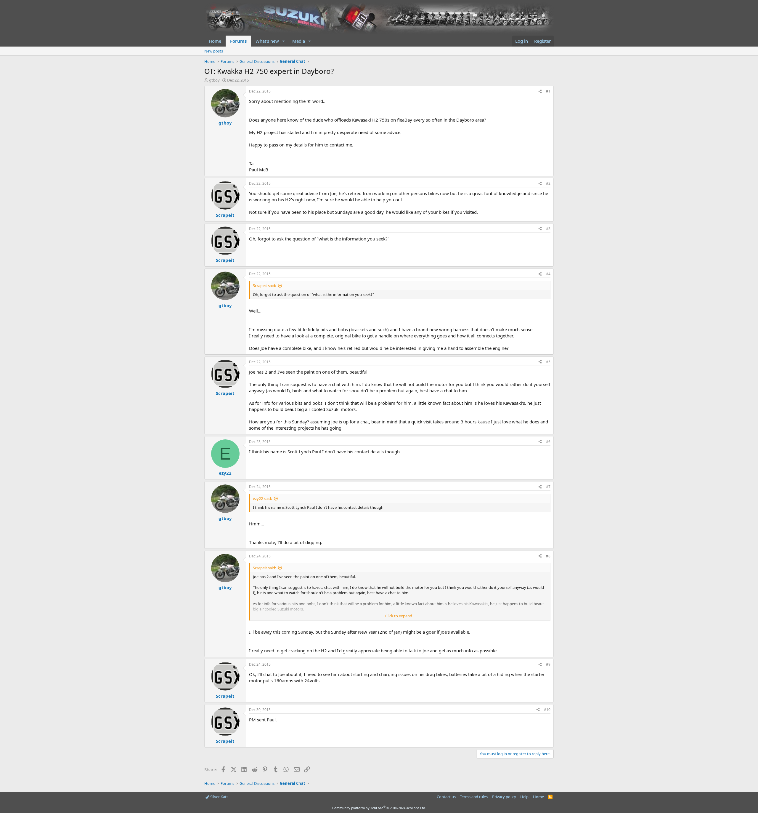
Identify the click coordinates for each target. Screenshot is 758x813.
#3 (548, 228)
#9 (548, 664)
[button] (284, 41)
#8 (548, 556)
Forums (238, 41)
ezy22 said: (262, 498)
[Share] (540, 91)
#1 (548, 91)
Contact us (446, 796)
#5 (548, 361)
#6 (548, 441)
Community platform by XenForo (379, 808)
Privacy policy (504, 796)
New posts (213, 51)
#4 (548, 273)
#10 (547, 709)
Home (215, 41)
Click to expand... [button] (400, 615)
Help (524, 796)
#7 (548, 486)
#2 (548, 183)
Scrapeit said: (264, 285)
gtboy (214, 80)
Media (298, 41)
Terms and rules (474, 796)
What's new (267, 41)
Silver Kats (218, 796)
